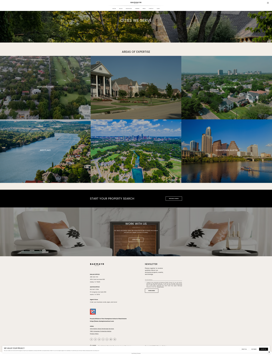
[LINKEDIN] (99, 339)
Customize (253, 349)
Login (158, 8)
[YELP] (107, 339)
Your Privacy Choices (136, 353)
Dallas (121, 8)
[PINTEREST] (110, 339)
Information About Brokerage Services (102, 329)
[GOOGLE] (114, 339)
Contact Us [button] (136, 239)
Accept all (263, 349)
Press (144, 8)
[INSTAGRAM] (95, 339)
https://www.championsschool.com (102, 321)
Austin (114, 8)
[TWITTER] (103, 339)
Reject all (244, 349)
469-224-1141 (94, 277)
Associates (129, 8)
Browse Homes (174, 198)
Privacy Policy (160, 287)
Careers (137, 8)
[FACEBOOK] (91, 339)
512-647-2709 (94, 289)
